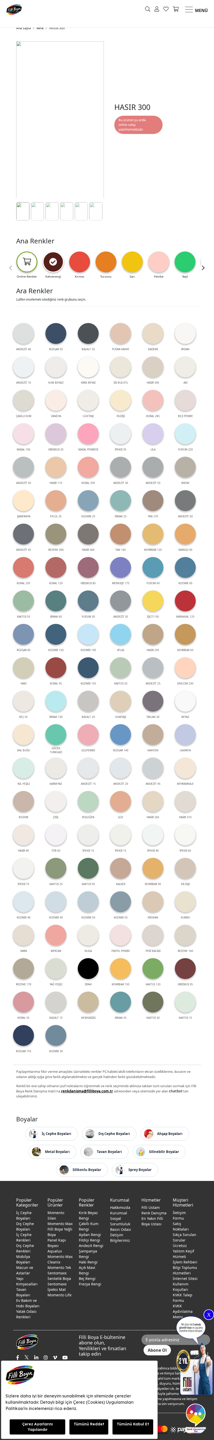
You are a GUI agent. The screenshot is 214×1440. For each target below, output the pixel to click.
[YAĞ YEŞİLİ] (55, 968)
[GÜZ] (120, 801)
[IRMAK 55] (120, 1002)
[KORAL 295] (23, 567)
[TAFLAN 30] (152, 701)
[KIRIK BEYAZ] (88, 366)
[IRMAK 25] (120, 500)
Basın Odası (120, 1229)
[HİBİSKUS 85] (88, 567)
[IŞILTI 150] (152, 600)
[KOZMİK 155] (88, 667)
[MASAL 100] (23, 433)
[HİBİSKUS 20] (55, 433)
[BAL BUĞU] (23, 734)
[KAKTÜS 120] (152, 968)
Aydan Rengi (90, 1234)
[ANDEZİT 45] (152, 768)
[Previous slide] (11, 268)
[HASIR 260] (152, 801)
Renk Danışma (154, 1212)
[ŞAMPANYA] (23, 500)
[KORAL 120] (55, 567)
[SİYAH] (88, 968)
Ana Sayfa (23, 28)
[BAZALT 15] (55, 1002)
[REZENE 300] (55, 534)
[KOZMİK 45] (55, 901)
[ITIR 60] (55, 834)
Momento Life (59, 1294)
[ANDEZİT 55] (152, 467)
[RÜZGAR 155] (23, 1035)
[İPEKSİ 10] (88, 834)
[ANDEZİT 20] (120, 768)
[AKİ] (185, 366)
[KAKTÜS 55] (23, 600)
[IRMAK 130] (55, 701)
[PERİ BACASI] (152, 935)
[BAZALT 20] (88, 701)
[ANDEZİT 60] (185, 500)
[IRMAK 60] (55, 600)
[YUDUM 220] (185, 433)
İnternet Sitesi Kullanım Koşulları (185, 1284)
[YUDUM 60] (152, 567)
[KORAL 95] (55, 667)
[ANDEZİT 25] (152, 667)
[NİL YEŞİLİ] (23, 768)
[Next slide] (203, 268)
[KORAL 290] (88, 467)
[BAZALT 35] (88, 333)
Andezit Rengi (91, 1245)
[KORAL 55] (23, 1002)
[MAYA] (23, 935)
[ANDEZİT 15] (88, 768)
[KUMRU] (185, 901)
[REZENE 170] (23, 968)
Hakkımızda (120, 1207)
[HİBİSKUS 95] (185, 968)
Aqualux (54, 1251)
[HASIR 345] (152, 366)
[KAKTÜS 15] (185, 1002)
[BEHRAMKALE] (185, 768)
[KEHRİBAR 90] (152, 868)
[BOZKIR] (23, 801)
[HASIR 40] (23, 834)
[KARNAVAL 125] (185, 600)
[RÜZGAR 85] (23, 634)
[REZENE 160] (185, 935)
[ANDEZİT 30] (120, 467)
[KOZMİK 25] (88, 500)
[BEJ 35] (23, 701)
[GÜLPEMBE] (88, 734)
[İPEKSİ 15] (120, 834)
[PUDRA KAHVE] (120, 333)
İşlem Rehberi (185, 1262)
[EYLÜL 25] (55, 500)
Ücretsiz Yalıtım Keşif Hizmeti (183, 1251)
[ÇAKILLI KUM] (23, 400)
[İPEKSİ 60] (185, 834)
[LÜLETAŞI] (88, 400)
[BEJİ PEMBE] (185, 400)
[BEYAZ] (185, 701)
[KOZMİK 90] (185, 567)
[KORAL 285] (152, 400)
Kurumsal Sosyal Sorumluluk (120, 1218)
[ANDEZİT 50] (23, 467)
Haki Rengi (88, 1262)
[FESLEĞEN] (88, 801)
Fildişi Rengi (89, 1240)
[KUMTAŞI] (120, 701)
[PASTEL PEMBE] (120, 935)
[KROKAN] (152, 901)
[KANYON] (152, 734)
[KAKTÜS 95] (88, 868)
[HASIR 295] (152, 634)
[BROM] (185, 467)
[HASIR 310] (185, 801)
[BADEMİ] (152, 333)
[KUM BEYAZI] (55, 366)
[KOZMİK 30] (55, 1035)
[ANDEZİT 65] (23, 534)
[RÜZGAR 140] (120, 734)
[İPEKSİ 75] (23, 868)
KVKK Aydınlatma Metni (183, 1311)
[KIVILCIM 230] (185, 667)
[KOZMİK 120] (55, 634)
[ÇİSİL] (55, 801)
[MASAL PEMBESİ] (88, 433)
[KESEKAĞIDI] (88, 1002)
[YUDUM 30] (88, 600)
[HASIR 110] (55, 467)
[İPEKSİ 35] (120, 433)
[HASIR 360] (88, 534)
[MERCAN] (55, 935)
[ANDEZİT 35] (120, 600)
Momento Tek (59, 1267)
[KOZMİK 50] (88, 901)
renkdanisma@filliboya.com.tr (87, 1091)
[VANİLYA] (55, 400)
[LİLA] (152, 433)
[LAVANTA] (185, 734)
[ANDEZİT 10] (23, 366)
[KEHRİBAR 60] (185, 634)
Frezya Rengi (90, 1283)
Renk (40, 28)
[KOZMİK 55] (120, 901)
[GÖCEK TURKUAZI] (55, 734)
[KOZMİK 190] (88, 634)
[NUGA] (88, 935)
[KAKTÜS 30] (152, 1002)
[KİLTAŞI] (185, 868)
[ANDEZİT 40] (23, 333)
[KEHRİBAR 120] (152, 534)
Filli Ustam (150, 1207)
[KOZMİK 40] (23, 901)
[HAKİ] (23, 667)
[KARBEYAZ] (55, 768)
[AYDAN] (185, 333)
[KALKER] (120, 868)
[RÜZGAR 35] (55, 333)
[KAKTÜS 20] (120, 667)
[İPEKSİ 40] (152, 834)
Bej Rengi (87, 1278)
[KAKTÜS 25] (55, 868)
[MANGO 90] (185, 534)
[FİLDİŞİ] (120, 400)
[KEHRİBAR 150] (120, 968)
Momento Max (60, 1223)
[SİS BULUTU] (120, 366)
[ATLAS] (120, 634)
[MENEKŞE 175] (120, 567)
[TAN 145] (120, 534)
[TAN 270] (152, 500)
